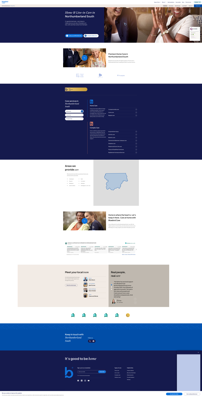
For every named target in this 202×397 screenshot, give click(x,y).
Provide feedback (130, 377)
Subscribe (102, 371)
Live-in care (117, 372)
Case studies (178, 2)
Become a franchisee (131, 372)
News (183, 2)
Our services (171, 5)
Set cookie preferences (192, 394)
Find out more (188, 2)
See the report (193, 37)
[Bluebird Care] (5, 3)
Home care (117, 370)
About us (190, 5)
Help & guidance (171, 2)
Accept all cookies (174, 394)
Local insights (184, 5)
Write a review (124, 254)
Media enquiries (130, 375)
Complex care (117, 375)
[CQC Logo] (193, 29)
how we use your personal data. (85, 375)
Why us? (163, 2)
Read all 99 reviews (131, 254)
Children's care (118, 377)
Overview (165, 5)
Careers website (130, 370)
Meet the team (177, 5)
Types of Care (157, 2)
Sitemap (128, 379)
